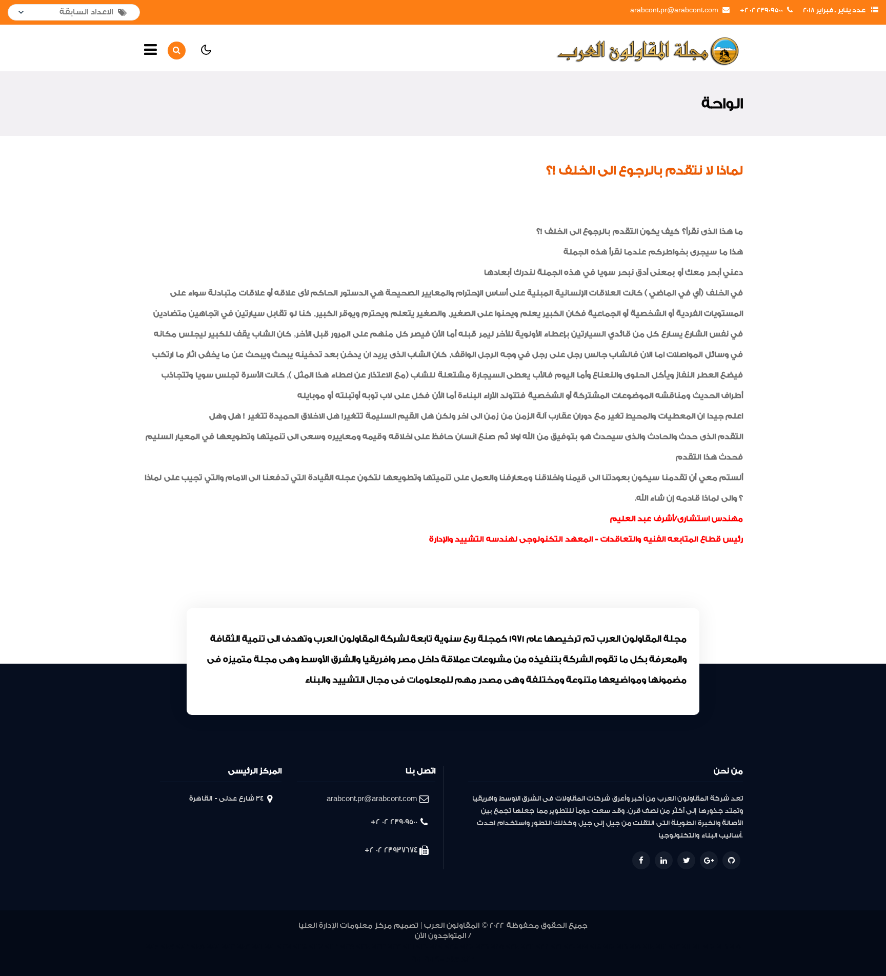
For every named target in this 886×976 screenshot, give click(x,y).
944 (213, 947)
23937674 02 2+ (391, 850)
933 (379, 947)
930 (422, 947)
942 (243, 947)
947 (167, 947)
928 (451, 947)
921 (556, 947)
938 (300, 947)
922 (542, 947)
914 (648, 947)
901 (429, 959)
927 (467, 947)
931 (408, 947)
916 (622, 947)
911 (686, 947)
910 (697, 947)
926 (482, 947)
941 (257, 947)
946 (182, 947)
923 (527, 947)
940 (270, 947)
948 (152, 947)
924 (512, 947)
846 (467, 959)
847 (452, 959)
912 (674, 947)
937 (316, 947)
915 (635, 947)
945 (198, 947)
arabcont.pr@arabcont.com (674, 10)
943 (228, 947)
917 (609, 947)
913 (661, 947)
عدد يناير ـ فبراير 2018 (834, 10)
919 (582, 947)
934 (363, 947)
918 (595, 947)
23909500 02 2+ (761, 10)
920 (569, 947)
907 (709, 947)
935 (347, 947)
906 (722, 947)
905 (735, 947)
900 (439, 959)
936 (331, 947)
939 (284, 947)
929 (436, 947)
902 (417, 959)
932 (394, 947)
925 (497, 947)
